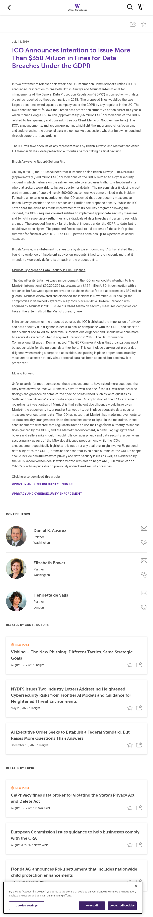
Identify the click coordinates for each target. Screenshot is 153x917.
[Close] (136, 886)
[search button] (129, 7)
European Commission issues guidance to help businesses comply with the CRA (75, 835)
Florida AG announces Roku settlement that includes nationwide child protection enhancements (74, 872)
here (123, 120)
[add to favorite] (143, 24)
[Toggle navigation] (141, 7)
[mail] (144, 528)
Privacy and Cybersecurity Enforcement (48, 493)
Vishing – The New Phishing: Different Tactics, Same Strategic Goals (71, 655)
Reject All (92, 905)
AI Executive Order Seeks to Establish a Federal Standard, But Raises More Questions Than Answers (70, 735)
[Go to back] (9, 7)
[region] (73, 898)
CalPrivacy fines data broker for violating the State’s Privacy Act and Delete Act (72, 798)
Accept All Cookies (122, 905)
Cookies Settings (26, 905)
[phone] (144, 543)
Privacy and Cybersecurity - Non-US (43, 484)
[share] (132, 24)
